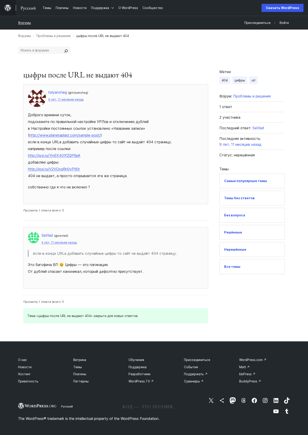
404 (225, 80)
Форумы (24, 23)
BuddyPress (250, 381)
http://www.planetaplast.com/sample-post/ (65, 135)
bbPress (247, 374)
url (253, 80)
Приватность (28, 381)
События (191, 367)
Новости (25, 367)
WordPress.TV (141, 381)
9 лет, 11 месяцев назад (65, 99)
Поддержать (196, 374)
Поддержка (138, 367)
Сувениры (194, 381)
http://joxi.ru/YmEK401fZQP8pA (54, 155)
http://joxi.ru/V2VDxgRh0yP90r (54, 169)
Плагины (79, 374)
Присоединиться (197, 360)
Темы (77, 367)
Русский (67, 406)
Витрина (79, 360)
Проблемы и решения (54, 36)
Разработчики (139, 374)
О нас (22, 360)
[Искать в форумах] (66, 50)
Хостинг (24, 374)
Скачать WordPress (282, 8)
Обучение (136, 360)
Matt (244, 367)
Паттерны (81, 381)
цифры (239, 80)
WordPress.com (253, 360)
